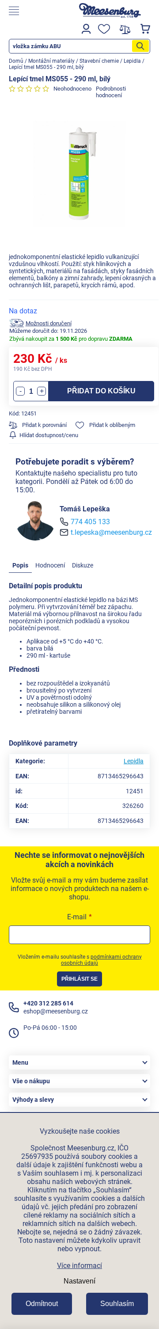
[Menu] (37, 11)
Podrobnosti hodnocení (111, 92)
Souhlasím (117, 1303)
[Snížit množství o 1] (20, 391)
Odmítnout (42, 1303)
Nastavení (79, 1281)
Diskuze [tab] (82, 565)
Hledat (140, 46)
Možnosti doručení (49, 323)
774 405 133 (90, 522)
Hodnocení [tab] (50, 565)
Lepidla (134, 761)
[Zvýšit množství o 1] (41, 391)
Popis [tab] (20, 565)
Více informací (79, 1265)
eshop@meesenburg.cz (55, 1011)
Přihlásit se (79, 979)
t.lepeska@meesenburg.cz (111, 532)
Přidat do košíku (101, 391)
